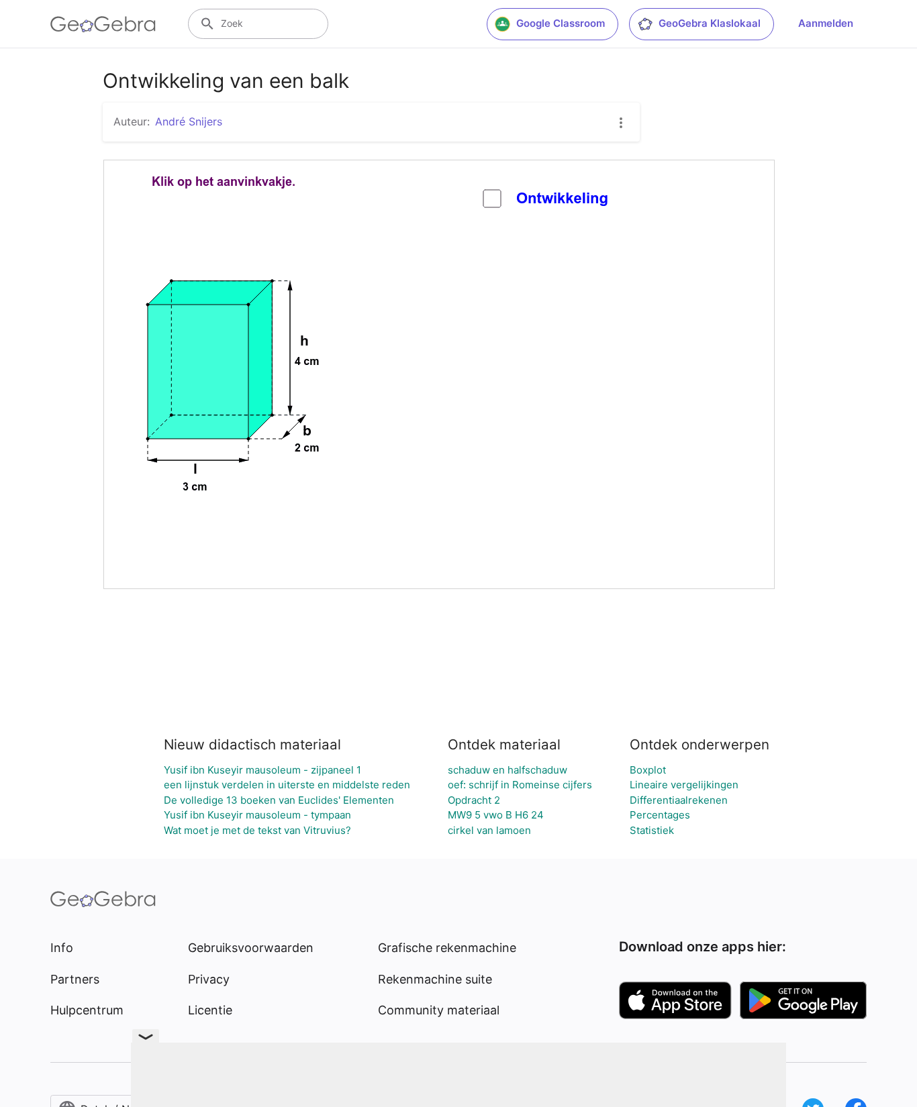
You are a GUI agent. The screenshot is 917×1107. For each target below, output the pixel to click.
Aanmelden (825, 23)
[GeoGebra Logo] (103, 24)
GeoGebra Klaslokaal (710, 23)
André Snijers (188, 121)
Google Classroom (560, 23)
